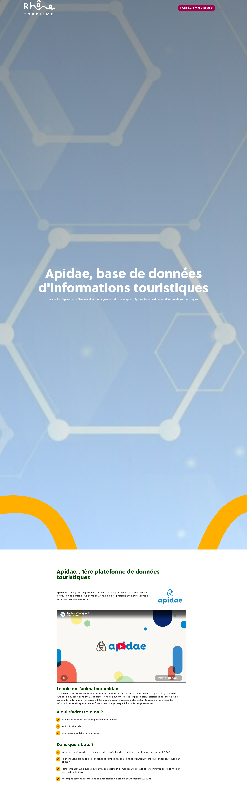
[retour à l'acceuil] (39, 8)
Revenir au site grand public (196, 8)
